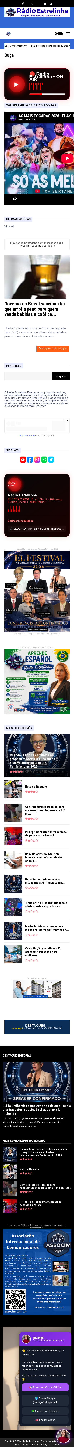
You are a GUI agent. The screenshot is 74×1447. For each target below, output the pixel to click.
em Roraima (51, 46)
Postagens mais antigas (53, 348)
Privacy (43, 1445)
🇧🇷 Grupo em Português (45, 1411)
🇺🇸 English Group (45, 1419)
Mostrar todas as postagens (37, 245)
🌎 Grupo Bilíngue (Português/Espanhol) (45, 1400)
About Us (30, 1445)
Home (18, 1445)
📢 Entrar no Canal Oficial (45, 1387)
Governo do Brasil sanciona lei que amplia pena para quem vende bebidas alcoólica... (34, 309)
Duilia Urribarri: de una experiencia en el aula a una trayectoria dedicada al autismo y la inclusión (37, 1109)
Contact (55, 1445)
